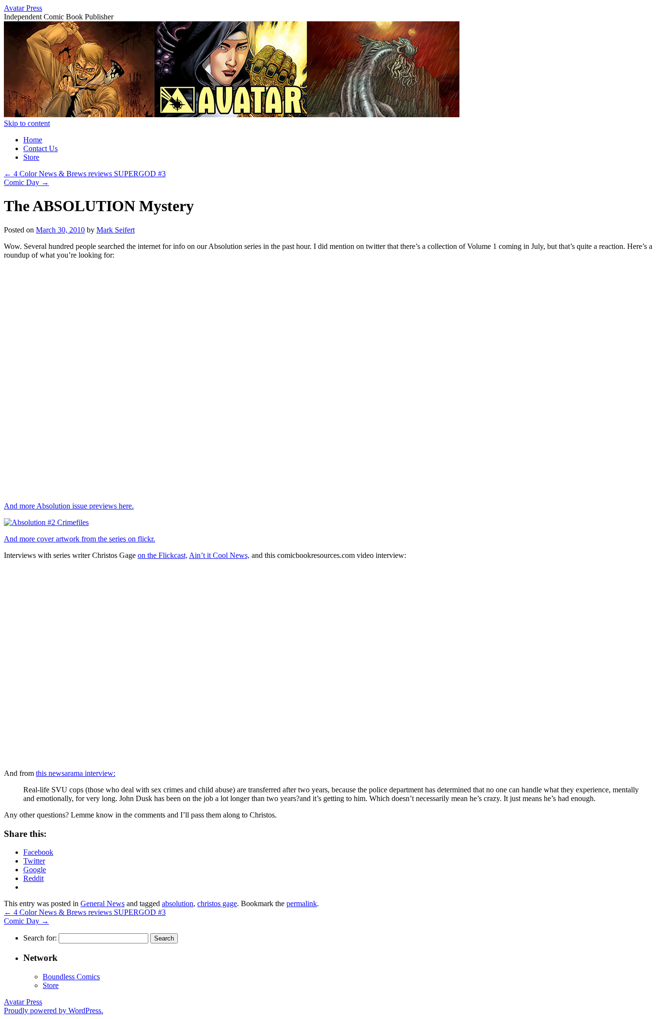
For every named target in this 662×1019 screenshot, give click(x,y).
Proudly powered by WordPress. (53, 1010)
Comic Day (26, 182)
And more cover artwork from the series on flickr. (79, 539)
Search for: (40, 938)
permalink (301, 903)
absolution (177, 903)
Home (32, 140)
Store (31, 157)
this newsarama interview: (75, 773)
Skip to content (27, 123)
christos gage (217, 903)
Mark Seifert (115, 230)
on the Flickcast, (163, 555)
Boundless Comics (71, 977)
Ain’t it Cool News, (219, 555)
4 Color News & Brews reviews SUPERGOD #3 (85, 174)
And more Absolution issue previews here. (69, 506)
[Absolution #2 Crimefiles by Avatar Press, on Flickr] (46, 522)
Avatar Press (23, 8)
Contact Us (40, 148)
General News (102, 903)
